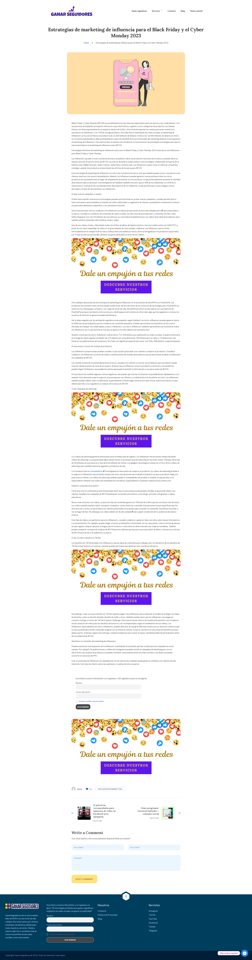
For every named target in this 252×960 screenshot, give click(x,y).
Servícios (156, 11)
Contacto (171, 11)
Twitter (152, 926)
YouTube (153, 918)
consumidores (96, 471)
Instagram (153, 911)
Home (86, 43)
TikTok (152, 915)
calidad (128, 512)
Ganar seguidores (139, 11)
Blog (183, 11)
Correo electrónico (83, 692)
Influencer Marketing (110, 789)
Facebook (153, 922)
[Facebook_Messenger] (244, 953)
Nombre (79, 683)
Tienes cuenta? (196, 11)
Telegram (153, 930)
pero (159, 210)
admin (79, 789)
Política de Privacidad (107, 915)
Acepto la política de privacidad (91, 701)
